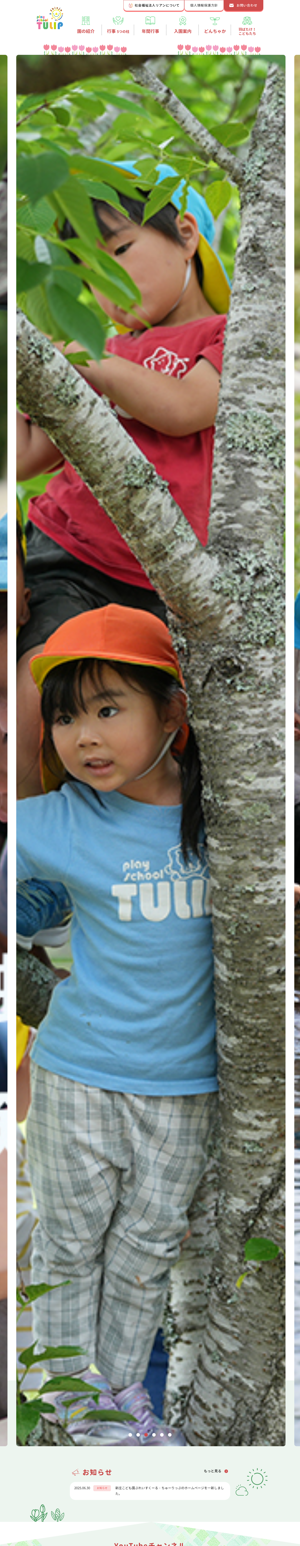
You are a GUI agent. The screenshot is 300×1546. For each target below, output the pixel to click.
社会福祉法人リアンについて (157, 5)
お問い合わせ (247, 5)
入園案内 (183, 31)
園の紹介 (86, 31)
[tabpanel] (150, 750)
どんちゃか (215, 31)
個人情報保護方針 (204, 5)
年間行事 (150, 31)
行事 (118, 31)
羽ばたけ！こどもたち (247, 31)
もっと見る (212, 1471)
